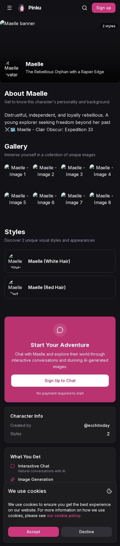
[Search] (85, 8)
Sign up (103, 7)
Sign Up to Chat (60, 380)
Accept (33, 531)
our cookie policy (63, 515)
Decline (86, 531)
